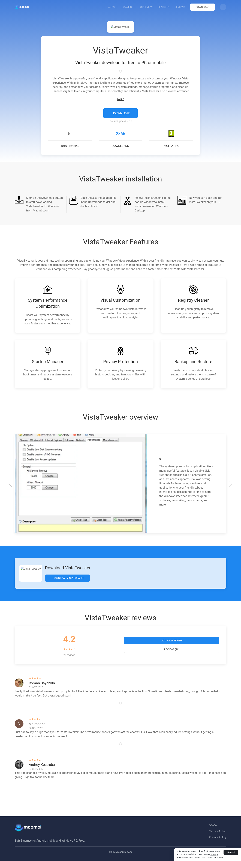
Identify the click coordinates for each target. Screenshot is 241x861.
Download (202, 7)
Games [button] (127, 7)
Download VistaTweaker (68, 578)
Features (163, 7)
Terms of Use (217, 831)
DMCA (213, 825)
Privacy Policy (217, 837)
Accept (231, 852)
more (120, 99)
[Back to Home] (22, 7)
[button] (223, 7)
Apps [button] (111, 7)
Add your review (171, 640)
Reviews (180, 7)
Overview (146, 7)
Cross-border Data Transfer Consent (205, 857)
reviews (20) (171, 649)
